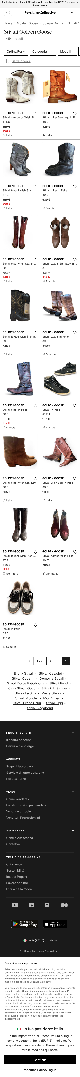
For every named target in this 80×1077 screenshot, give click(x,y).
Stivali (72, 23)
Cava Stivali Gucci (22, 688)
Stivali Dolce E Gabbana (25, 683)
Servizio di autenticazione (25, 772)
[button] (72, 12)
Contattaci (14, 844)
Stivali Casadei (50, 673)
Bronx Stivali (24, 673)
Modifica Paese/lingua (40, 1070)
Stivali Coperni (23, 678)
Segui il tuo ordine (19, 766)
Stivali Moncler (26, 698)
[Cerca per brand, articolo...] (8, 12)
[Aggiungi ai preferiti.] (35, 113)
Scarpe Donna (53, 23)
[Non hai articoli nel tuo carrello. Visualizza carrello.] (72, 12)
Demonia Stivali (52, 678)
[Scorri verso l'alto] (66, 661)
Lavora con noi (17, 882)
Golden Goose (27, 23)
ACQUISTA (13, 759)
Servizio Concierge (20, 746)
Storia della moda (19, 889)
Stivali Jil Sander (54, 688)
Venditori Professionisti (23, 817)
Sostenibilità (15, 870)
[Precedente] (30, 661)
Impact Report (16, 876)
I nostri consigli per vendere (26, 805)
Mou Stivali (51, 698)
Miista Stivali (51, 693)
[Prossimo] (50, 661)
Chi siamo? (14, 864)
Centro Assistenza (19, 837)
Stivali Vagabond (40, 708)
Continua (40, 1059)
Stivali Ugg (54, 703)
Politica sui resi (17, 778)
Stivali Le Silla (25, 693)
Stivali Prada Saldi (27, 703)
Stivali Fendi (59, 683)
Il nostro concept (18, 740)
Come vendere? (17, 799)
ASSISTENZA (15, 830)
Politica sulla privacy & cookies (38, 951)
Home (8, 23)
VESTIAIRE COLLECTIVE (23, 857)
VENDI (10, 792)
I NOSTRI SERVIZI (18, 732)
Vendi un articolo (18, 811)
